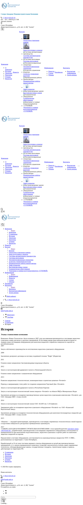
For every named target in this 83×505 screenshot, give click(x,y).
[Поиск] (2, 29)
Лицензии (8, 73)
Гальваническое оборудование (28, 99)
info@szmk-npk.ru (7, 311)
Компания (4, 64)
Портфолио (59, 72)
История (8, 71)
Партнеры (8, 75)
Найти (3, 499)
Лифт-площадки (29, 89)
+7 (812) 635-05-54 (9, 18)
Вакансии (8, 79)
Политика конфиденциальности (10, 470)
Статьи (50, 73)
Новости (16, 72)
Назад (13, 230)
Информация (48, 68)
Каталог (22, 32)
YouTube (10, 317)
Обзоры (51, 75)
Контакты (66, 68)
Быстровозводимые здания (32, 93)
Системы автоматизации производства (31, 56)
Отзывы (8, 77)
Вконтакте (10, 315)
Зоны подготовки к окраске (32, 50)
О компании (8, 68)
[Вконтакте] (6, 491)
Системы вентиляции (30, 61)
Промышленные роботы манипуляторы (31, 82)
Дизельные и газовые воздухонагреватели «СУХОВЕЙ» (30, 109)
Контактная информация (71, 72)
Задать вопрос (72, 75)
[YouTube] (6, 493)
